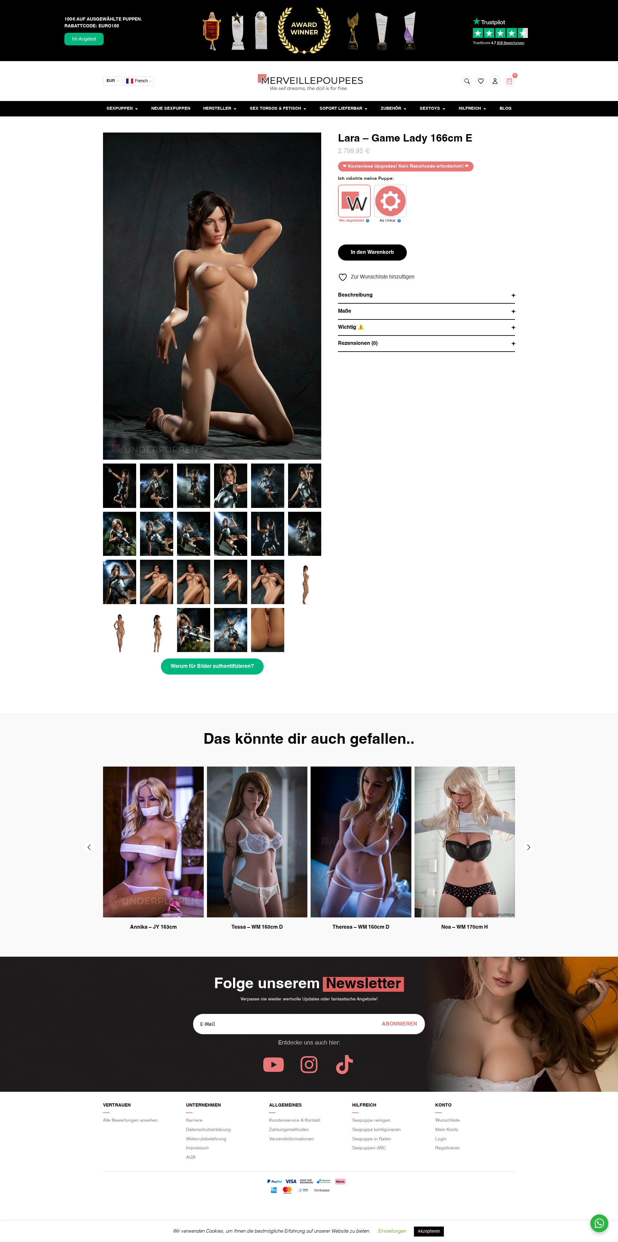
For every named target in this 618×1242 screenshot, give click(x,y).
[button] (89, 847)
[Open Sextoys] (444, 109)
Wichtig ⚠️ (351, 327)
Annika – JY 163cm (153, 927)
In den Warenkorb (372, 252)
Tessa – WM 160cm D (257, 927)
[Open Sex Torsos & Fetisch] (305, 109)
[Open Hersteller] (235, 109)
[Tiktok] (344, 1064)
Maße (344, 311)
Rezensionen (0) (358, 343)
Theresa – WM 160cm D (360, 927)
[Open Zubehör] (405, 109)
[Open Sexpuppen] (136, 109)
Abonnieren (399, 1024)
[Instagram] (309, 1064)
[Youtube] (273, 1064)
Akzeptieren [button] (429, 1231)
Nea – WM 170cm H (464, 927)
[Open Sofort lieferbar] (366, 109)
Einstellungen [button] (392, 1231)
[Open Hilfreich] (484, 109)
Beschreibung (355, 295)
